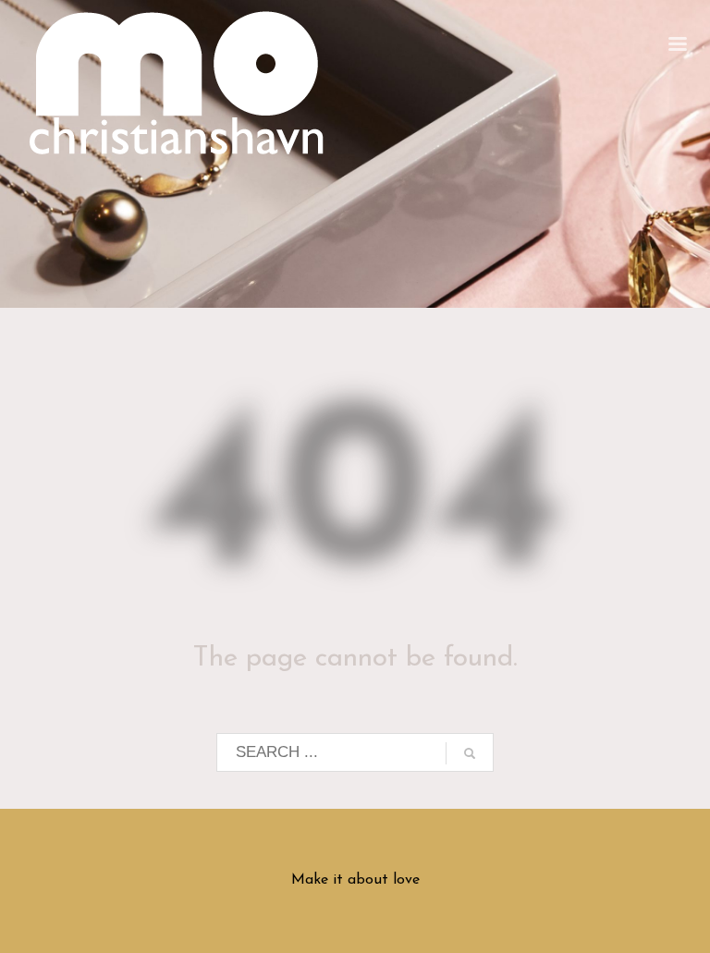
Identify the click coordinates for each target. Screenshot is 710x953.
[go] (470, 753)
